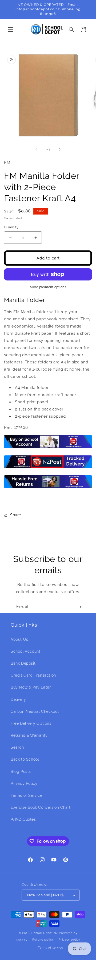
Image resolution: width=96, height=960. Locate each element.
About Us (19, 639)
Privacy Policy (24, 783)
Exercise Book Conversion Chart (41, 807)
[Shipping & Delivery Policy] (48, 467)
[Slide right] (60, 149)
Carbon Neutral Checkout (35, 711)
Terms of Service (26, 795)
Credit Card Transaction (33, 675)
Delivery (18, 699)
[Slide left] (36, 149)
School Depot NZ (44, 933)
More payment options (48, 287)
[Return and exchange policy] (48, 487)
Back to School (25, 759)
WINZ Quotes (23, 819)
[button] (11, 29)
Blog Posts (21, 771)
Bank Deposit (23, 663)
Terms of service (50, 947)
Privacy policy (69, 939)
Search (17, 747)
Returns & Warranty (29, 735)
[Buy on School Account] (48, 447)
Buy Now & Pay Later (31, 687)
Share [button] (15, 515)
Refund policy (43, 939)
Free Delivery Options (31, 723)
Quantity (11, 227)
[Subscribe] (79, 607)
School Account (25, 651)
